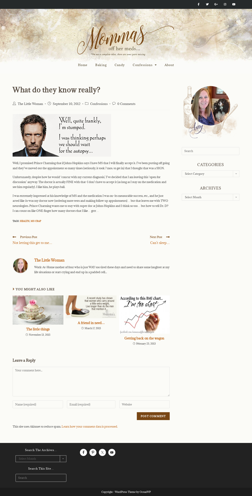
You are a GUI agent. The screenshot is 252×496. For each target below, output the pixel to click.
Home (82, 65)
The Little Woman (30, 104)
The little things (38, 329)
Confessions (143, 65)
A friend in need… (91, 323)
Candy (120, 65)
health (25, 221)
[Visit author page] (20, 265)
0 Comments (126, 104)
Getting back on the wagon (144, 338)
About (169, 65)
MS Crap (36, 221)
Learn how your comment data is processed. (90, 426)
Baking (101, 65)
